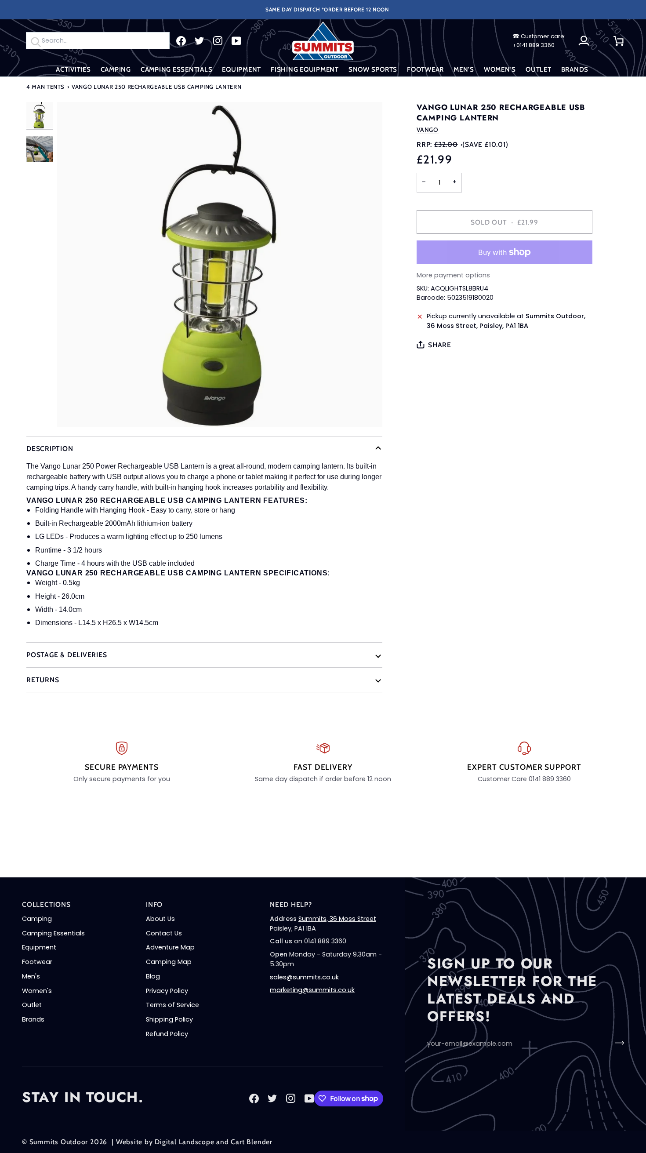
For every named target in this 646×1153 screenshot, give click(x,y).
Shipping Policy (169, 1019)
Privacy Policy (167, 990)
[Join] (617, 1043)
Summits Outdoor (58, 1142)
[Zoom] (219, 264)
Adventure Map (170, 947)
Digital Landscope (184, 1142)
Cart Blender (251, 1142)
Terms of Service (172, 1004)
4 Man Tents (45, 86)
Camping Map (169, 961)
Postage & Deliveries (66, 655)
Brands (33, 1019)
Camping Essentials (53, 933)
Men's (31, 976)
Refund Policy (167, 1033)
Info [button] (154, 904)
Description (49, 448)
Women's (37, 990)
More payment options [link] (453, 275)
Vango (427, 129)
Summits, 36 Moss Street (337, 918)
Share (439, 345)
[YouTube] (236, 41)
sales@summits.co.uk (304, 977)
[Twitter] (199, 41)
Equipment (39, 947)
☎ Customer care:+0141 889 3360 (539, 40)
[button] (73, 69)
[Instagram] (218, 41)
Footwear (37, 961)
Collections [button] (46, 904)
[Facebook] (181, 41)
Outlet (32, 1004)
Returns (42, 680)
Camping (37, 918)
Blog (153, 976)
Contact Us (164, 933)
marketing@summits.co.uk (312, 990)
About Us (160, 918)
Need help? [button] (291, 904)
